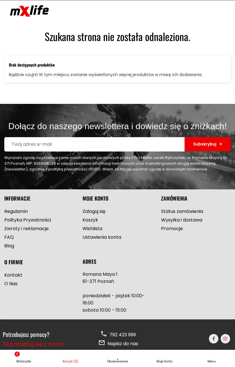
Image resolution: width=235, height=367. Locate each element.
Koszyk (90, 220)
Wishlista (92, 228)
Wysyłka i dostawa (181, 220)
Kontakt (13, 275)
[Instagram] (225, 338)
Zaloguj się (94, 211)
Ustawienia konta (102, 237)
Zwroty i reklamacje (26, 228)
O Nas (10, 283)
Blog (9, 245)
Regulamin (16, 211)
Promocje (172, 228)
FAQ (9, 237)
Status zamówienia (182, 211)
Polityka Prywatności (27, 220)
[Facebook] (213, 338)
